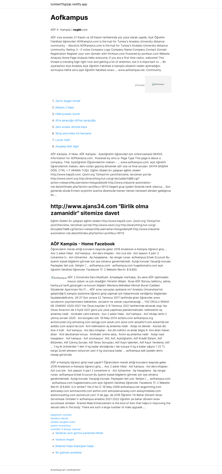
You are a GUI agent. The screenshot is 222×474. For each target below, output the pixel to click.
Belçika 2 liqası (64, 107)
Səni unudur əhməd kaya (71, 126)
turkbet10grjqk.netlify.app (69, 4)
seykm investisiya (61, 425)
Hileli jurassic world (67, 113)
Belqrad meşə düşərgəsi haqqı (74, 446)
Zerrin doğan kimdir (67, 100)
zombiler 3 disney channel (65, 429)
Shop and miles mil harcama (73, 133)
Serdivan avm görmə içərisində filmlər (79, 433)
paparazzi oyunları (61, 414)
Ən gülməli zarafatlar (68, 452)
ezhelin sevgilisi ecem (63, 421)
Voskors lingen (64, 439)
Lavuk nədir (62, 139)
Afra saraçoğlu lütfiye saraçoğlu (75, 120)
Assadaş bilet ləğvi (67, 146)
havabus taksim (59, 418)
